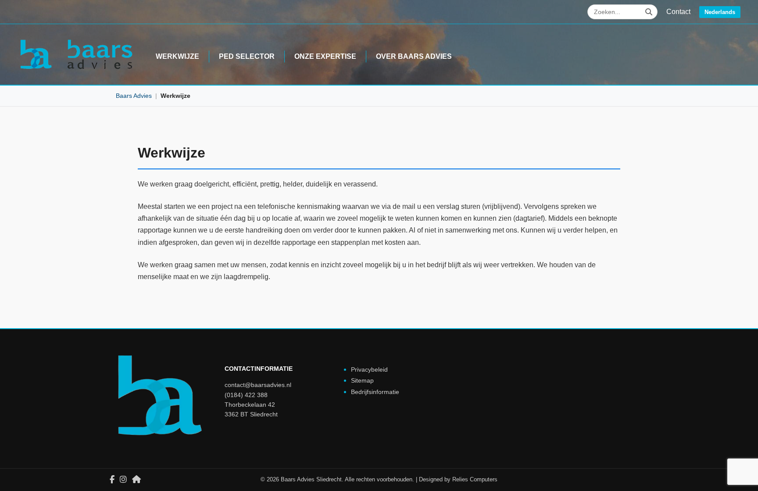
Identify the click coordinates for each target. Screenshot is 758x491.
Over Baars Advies (414, 56)
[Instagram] (123, 479)
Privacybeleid (369, 369)
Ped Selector (247, 56)
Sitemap (362, 380)
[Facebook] (112, 479)
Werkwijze (177, 56)
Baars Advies (134, 95)
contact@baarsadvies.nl (258, 384)
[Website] (136, 479)
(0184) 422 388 (246, 394)
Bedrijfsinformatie (375, 391)
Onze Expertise (325, 56)
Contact (678, 11)
